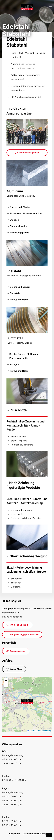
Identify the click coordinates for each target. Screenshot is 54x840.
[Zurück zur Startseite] (27, 7)
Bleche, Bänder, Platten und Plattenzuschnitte (24, 356)
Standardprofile (18, 226)
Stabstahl (15, 293)
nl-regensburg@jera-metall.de (24, 634)
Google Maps (16, 669)
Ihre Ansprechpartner (29, 152)
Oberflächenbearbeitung (29, 556)
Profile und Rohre (19, 299)
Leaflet (32, 730)
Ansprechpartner (17, 651)
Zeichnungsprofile (19, 232)
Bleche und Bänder (20, 207)
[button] (50, 7)
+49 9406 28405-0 (19, 625)
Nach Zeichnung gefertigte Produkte (24, 485)
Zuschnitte (18, 410)
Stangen (14, 220)
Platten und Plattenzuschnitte (26, 213)
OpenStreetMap (44, 730)
